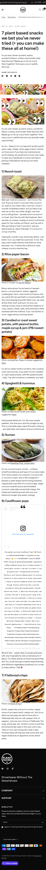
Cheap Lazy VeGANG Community (28, 648)
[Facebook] (3, 76)
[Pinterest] (11, 76)
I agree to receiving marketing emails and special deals (23, 827)
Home (3, 17)
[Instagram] (9, 768)
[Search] (40, 10)
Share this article (9, 72)
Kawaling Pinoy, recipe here (22, 463)
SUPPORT (7, 798)
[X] (7, 76)
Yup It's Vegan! (24, 283)
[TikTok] (14, 768)
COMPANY (7, 791)
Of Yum (18, 704)
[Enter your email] (42, 822)
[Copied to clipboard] (20, 76)
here (4, 363)
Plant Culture (12, 17)
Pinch (12, 704)
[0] (43, 10)
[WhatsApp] (15, 76)
